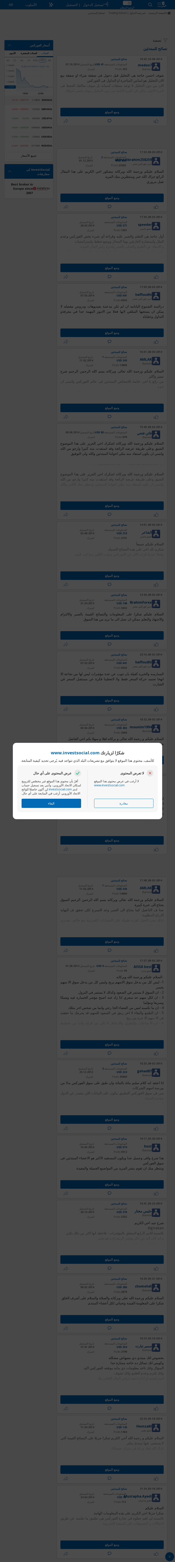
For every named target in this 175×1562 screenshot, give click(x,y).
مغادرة (124, 803)
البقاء (51, 803)
